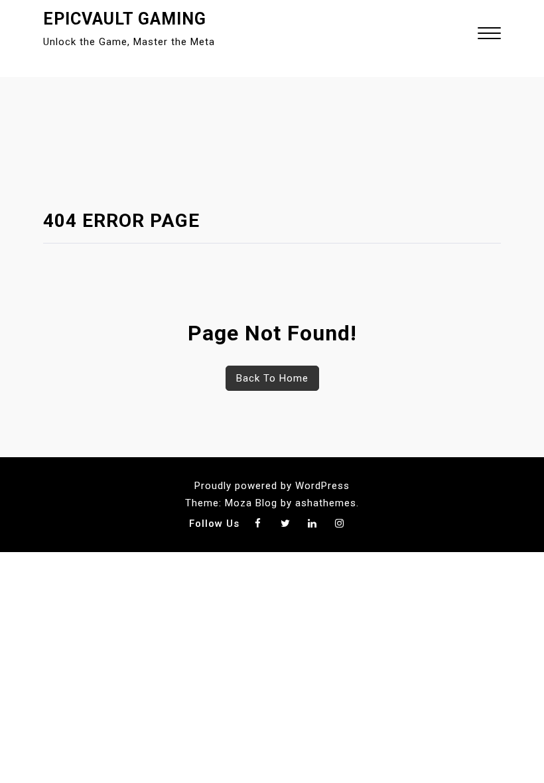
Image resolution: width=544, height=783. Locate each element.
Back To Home (272, 378)
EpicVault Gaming (124, 19)
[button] (489, 34)
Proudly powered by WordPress (272, 486)
